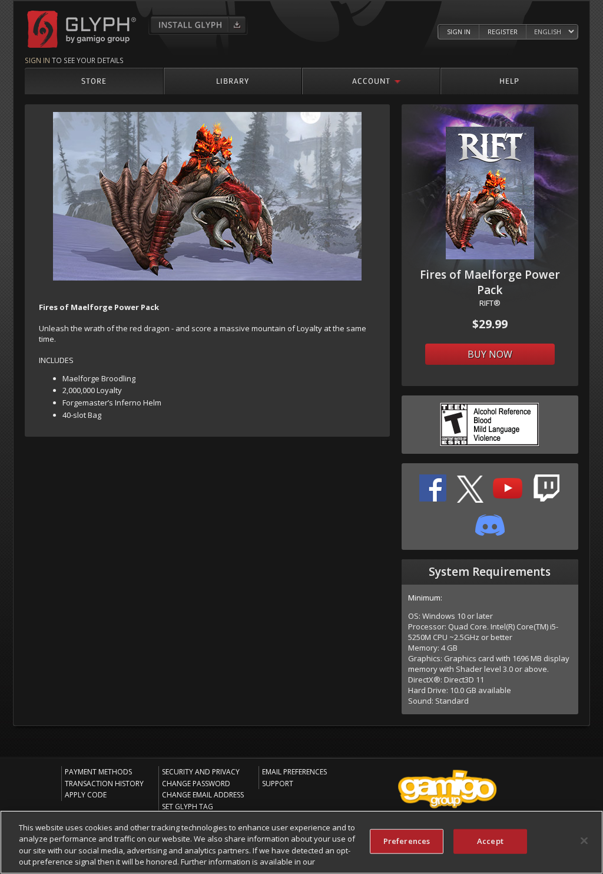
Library (232, 80)
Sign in (37, 60)
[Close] (584, 840)
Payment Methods (98, 772)
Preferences (406, 841)
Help (509, 80)
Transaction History (104, 784)
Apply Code (86, 795)
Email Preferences (294, 772)
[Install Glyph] (198, 25)
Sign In (459, 31)
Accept (490, 841)
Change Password (196, 784)
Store (94, 80)
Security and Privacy (201, 772)
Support (277, 784)
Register (503, 31)
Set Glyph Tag (187, 807)
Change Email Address (203, 795)
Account (371, 80)
